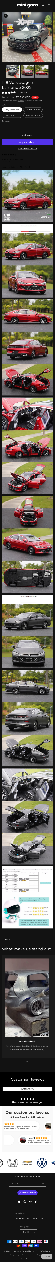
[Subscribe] (43, 1184)
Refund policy (45, 1251)
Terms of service (28, 1255)
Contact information (29, 1259)
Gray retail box (12, 115)
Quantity (6, 121)
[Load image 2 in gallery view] (27, 71)
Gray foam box (12, 110)
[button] (5, 5)
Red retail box (33, 115)
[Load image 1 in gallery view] (13, 71)
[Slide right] (52, 72)
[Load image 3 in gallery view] (42, 71)
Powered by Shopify (29, 1251)
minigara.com (15, 1251)
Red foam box (33, 110)
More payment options (27, 148)
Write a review (27, 1089)
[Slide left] (3, 72)
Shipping (21, 101)
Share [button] (7, 939)
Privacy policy (13, 1255)
